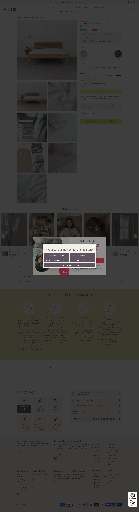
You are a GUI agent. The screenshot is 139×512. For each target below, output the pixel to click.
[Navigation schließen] (93, 246)
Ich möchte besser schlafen (69, 265)
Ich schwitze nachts (56, 255)
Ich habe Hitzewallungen (82, 255)
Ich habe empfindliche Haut (56, 260)
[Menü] (136, 493)
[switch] (133, 504)
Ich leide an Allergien (82, 260)
